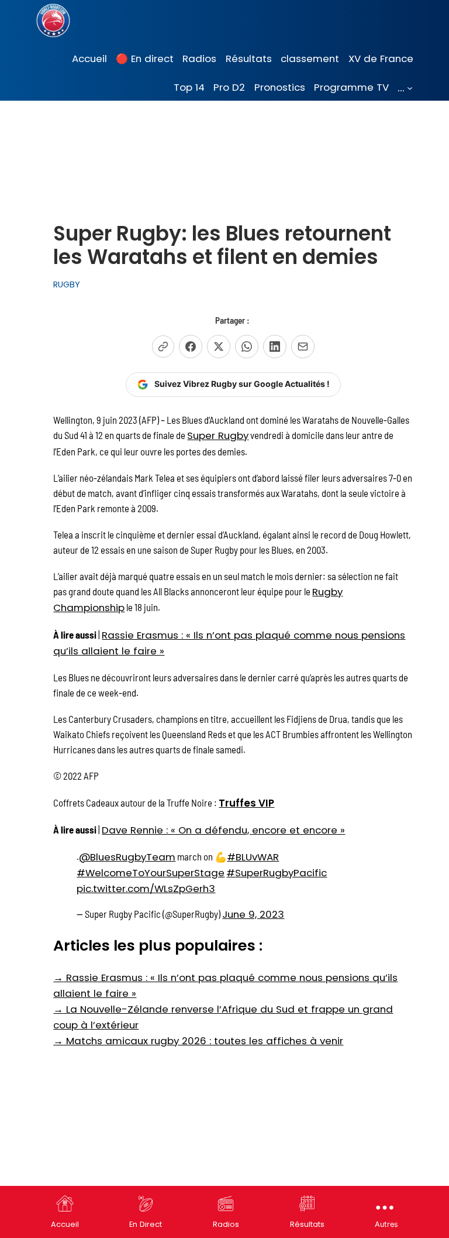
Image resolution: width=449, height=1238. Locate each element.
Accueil (65, 1224)
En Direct (145, 1224)
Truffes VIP (246, 803)
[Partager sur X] (218, 346)
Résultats (307, 1224)
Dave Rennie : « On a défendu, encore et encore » (223, 830)
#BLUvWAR (253, 857)
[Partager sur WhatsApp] (246, 346)
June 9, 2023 (253, 914)
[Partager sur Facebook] (190, 346)
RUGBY (66, 284)
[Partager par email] (303, 346)
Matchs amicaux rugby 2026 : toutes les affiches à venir (198, 1041)
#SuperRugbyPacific (276, 873)
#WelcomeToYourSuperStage (150, 873)
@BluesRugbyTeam (127, 857)
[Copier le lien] (163, 346)
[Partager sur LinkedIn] (274, 346)
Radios (226, 1224)
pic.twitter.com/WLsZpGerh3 (146, 889)
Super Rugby (217, 435)
